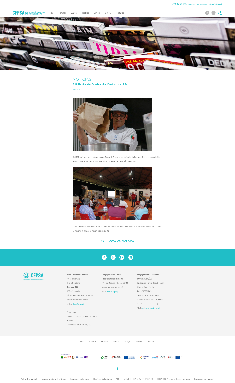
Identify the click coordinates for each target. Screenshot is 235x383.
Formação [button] (62, 12)
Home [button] (51, 12)
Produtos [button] (85, 12)
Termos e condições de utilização (54, 379)
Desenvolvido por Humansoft (204, 379)
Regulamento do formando (79, 379)
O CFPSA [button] (108, 12)
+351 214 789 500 (189, 4)
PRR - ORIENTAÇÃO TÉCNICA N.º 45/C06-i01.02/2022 (134, 379)
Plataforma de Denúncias (102, 379)
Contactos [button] (120, 12)
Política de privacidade (29, 379)
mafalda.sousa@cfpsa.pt (151, 308)
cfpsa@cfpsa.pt (215, 4)
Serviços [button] (97, 12)
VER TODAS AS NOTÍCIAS (117, 241)
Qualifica (74, 12)
